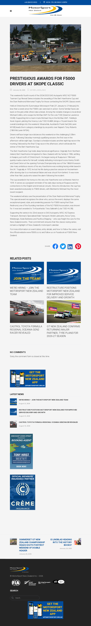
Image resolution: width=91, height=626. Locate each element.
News (39, 90)
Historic (33, 90)
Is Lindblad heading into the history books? (61, 542)
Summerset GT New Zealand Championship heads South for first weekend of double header (32, 545)
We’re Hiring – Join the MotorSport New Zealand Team (43, 400)
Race (44, 90)
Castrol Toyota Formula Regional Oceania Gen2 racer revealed (48, 422)
